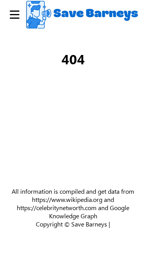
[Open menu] (14, 14)
